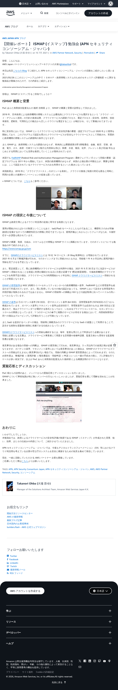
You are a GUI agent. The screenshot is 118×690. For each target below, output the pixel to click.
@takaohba (65, 64)
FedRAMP (16, 157)
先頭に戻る (57, 682)
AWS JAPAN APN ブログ (14, 38)
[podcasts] (109, 661)
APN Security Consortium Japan (29, 469)
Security (15, 472)
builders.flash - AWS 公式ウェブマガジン (26, 527)
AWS (92, 469)
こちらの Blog (20, 70)
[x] (80, 661)
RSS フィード (16, 573)
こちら (27, 181)
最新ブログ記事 (14, 520)
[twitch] (99, 661)
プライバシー (12, 672)
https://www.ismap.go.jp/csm (16, 248)
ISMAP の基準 (9, 302)
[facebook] (85, 661)
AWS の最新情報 (15, 516)
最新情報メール (17, 569)
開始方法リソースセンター (20, 513)
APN (11, 469)
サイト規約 (27, 672)
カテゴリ (42, 26)
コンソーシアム (27, 472)
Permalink (89, 52)
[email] (80, 667)
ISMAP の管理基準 (11, 285)
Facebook (13, 559)
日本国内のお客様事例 (17, 523)
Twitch (13, 566)
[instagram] (94, 661)
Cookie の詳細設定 (45, 672)
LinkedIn (13, 563)
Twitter (13, 556)
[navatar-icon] (110, 3)
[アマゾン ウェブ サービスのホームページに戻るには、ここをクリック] (10, 14)
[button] (113, 3)
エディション (61, 26)
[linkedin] (89, 661)
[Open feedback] (114, 345)
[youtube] (104, 661)
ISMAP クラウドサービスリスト (87, 275)
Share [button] (102, 52)
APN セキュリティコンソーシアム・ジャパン (67, 469)
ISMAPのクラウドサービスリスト (27, 255)
